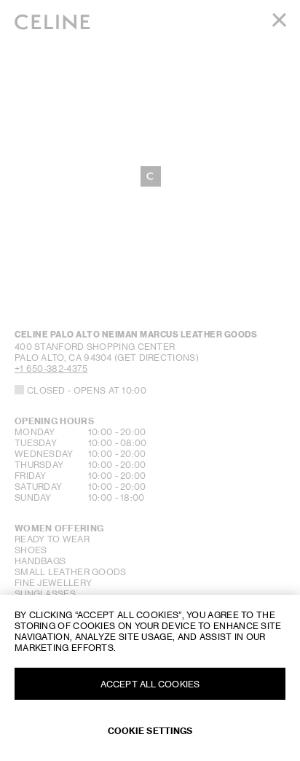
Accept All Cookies (150, 684)
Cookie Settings (150, 730)
